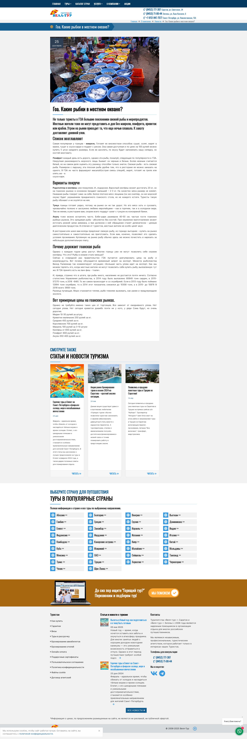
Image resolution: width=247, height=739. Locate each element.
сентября (56, 46)
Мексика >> (62, 555)
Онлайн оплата (59, 652)
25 (57, 41)
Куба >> (60, 548)
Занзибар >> (100, 528)
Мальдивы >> (176, 548)
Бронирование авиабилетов (65, 641)
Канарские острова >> (105, 542)
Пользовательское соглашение (67, 662)
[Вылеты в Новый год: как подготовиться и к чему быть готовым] (105, 622)
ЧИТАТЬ (75, 473)
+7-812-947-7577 (170, 18)
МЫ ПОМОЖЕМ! (161, 593)
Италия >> (174, 535)
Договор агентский (61, 677)
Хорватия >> (138, 562)
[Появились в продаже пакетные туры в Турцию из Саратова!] (142, 373)
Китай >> (174, 542)
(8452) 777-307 (164, 9)
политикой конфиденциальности (36, 733)
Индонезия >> (63, 535)
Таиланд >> (175, 555)
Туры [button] (67, 3)
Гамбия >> (61, 522)
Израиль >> (137, 528)
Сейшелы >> (138, 555)
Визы (54, 631)
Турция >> (99, 562)
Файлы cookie (58, 672)
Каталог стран (83, 3)
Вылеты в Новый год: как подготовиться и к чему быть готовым (129, 621)
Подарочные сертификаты (64, 657)
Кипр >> (135, 542)
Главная (56, 3)
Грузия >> (136, 522)
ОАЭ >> (97, 555)
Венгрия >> (137, 515)
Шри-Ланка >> (101, 568)
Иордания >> (100, 535)
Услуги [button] (97, 3)
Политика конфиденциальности (67, 667)
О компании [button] (112, 3)
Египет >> (61, 528)
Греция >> (99, 522)
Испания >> (137, 535)
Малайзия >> (138, 548)
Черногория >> (177, 562)
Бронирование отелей (62, 646)
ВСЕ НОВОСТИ (135, 710)
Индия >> (174, 528)
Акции (127, 3)
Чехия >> (61, 568)
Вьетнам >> (175, 515)
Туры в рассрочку (60, 636)
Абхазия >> (62, 515)
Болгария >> (100, 515)
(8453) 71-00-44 (165, 13)
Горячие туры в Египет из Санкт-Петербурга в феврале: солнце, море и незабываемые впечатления (128, 666)
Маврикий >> (100, 548)
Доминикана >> (177, 522)
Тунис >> (61, 562)
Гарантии (56, 626)
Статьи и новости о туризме (114, 614)
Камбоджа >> (63, 542)
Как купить (57, 621)
